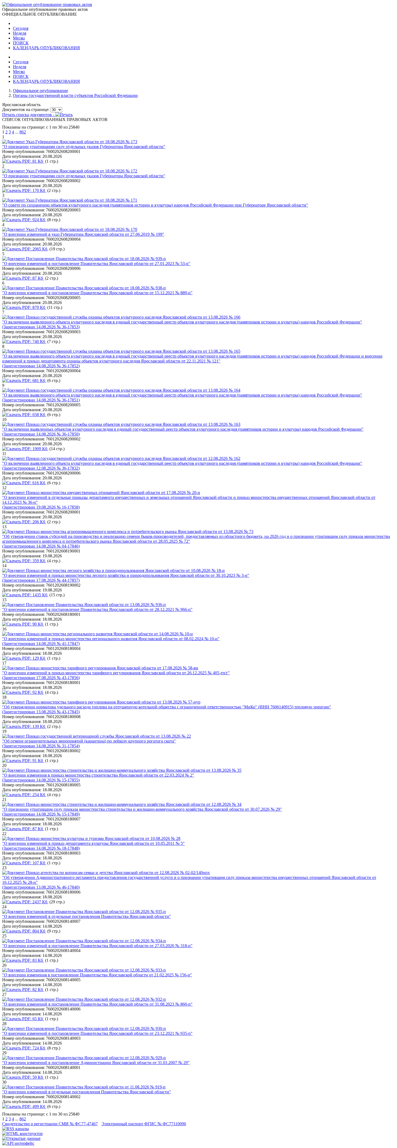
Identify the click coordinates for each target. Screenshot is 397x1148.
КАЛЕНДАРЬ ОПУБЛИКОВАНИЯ (46, 47)
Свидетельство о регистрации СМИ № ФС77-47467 (50, 1123)
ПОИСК (21, 43)
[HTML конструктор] (22, 1133)
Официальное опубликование (40, 90)
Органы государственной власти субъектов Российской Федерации (75, 95)
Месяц (19, 38)
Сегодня (20, 28)
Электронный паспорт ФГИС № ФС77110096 (144, 1123)
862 (22, 132)
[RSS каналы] (15, 1128)
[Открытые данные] (21, 1138)
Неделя (19, 33)
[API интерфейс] (18, 1143)
